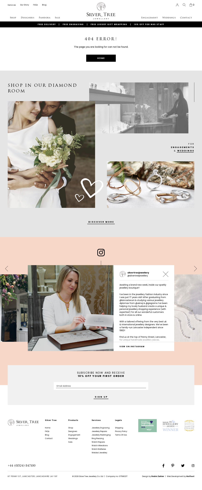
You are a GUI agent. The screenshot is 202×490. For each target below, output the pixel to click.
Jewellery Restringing (101, 435)
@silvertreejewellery (137, 275)
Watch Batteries (99, 449)
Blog (47, 435)
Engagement (74, 435)
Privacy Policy (121, 431)
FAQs (47, 431)
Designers (72, 431)
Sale (70, 442)
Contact (48, 438)
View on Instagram (132, 346)
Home (47, 427)
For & (182, 147)
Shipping (119, 427)
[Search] (184, 5)
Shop (70, 427)
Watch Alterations (100, 445)
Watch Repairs (98, 442)
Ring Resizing (98, 438)
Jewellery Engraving (101, 427)
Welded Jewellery (99, 452)
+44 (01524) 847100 (21, 465)
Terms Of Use (121, 435)
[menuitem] (12, 5)
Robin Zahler (157, 476)
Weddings (73, 438)
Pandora (44, 17)
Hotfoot (190, 476)
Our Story (24, 5)
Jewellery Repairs (99, 431)
